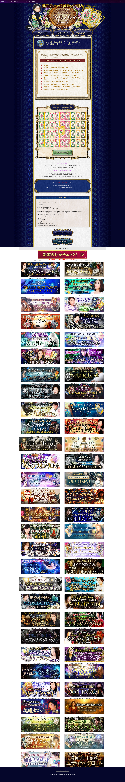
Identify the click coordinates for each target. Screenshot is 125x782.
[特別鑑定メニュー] (83, 32)
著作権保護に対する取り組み (62, 771)
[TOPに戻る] (59, 16)
